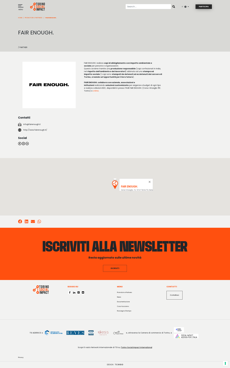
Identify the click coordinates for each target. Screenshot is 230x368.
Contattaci (174, 295)
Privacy (20, 357)
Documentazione (123, 302)
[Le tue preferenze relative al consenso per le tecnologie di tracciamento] (225, 363)
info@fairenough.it (32, 124)
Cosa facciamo (123, 306)
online (96, 90)
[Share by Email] (33, 222)
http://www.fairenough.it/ (35, 130)
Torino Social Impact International (136, 347)
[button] (115, 184)
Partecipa (204, 6)
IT (182, 7)
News (119, 297)
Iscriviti (115, 268)
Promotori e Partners (33, 18)
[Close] (149, 182)
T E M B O (119, 365)
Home (20, 18)
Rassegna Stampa (124, 311)
